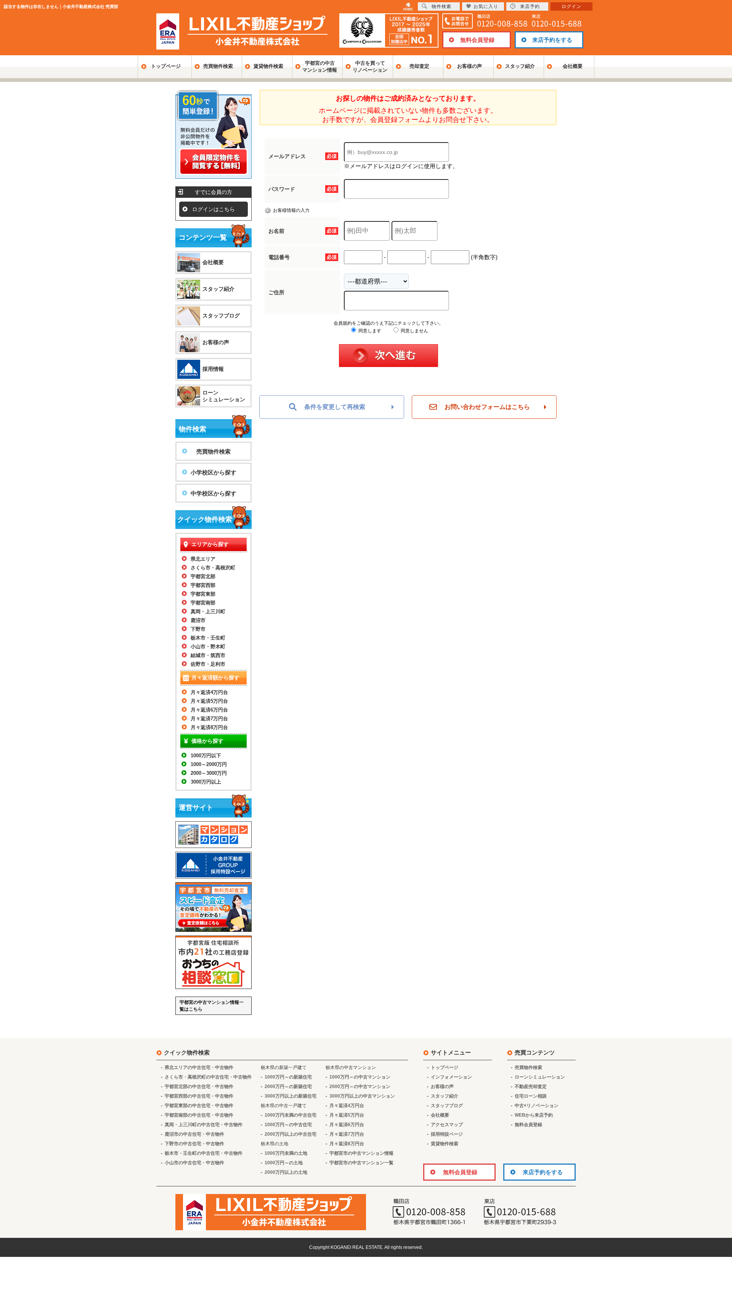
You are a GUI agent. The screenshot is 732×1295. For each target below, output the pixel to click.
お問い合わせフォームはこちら (487, 407)
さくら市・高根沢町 (213, 568)
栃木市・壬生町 (208, 638)
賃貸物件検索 (268, 66)
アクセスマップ (447, 1124)
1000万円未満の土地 (286, 1153)
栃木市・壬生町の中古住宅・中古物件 (203, 1153)
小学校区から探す (213, 472)
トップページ (166, 66)
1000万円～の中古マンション (359, 1077)
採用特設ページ (447, 1134)
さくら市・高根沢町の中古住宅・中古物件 (208, 1077)
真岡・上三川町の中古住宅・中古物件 (203, 1124)
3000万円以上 (206, 782)
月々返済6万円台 (209, 710)
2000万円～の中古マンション (359, 1086)
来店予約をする (552, 40)
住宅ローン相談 (531, 1096)
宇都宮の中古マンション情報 (319, 66)
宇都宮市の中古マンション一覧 (361, 1162)
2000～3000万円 (209, 773)
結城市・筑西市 (208, 655)
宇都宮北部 (203, 576)
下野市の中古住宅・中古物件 (194, 1143)
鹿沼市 (198, 620)
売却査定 (419, 66)
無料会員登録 (477, 40)
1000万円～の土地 (284, 1162)
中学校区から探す (213, 493)
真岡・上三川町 (208, 611)
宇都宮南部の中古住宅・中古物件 (199, 1115)
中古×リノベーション (537, 1105)
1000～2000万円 (209, 764)
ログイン (571, 6)
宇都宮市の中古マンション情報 (361, 1153)
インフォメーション (451, 1077)
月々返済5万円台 (209, 701)
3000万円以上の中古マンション (362, 1096)
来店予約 (530, 6)
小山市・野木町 (208, 646)
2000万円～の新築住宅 (288, 1086)
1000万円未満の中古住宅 (290, 1115)
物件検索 (441, 6)
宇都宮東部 (203, 594)
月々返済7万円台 (209, 718)
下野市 (198, 629)
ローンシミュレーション (223, 395)
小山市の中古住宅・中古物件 (194, 1162)
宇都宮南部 (203, 603)
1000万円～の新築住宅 (288, 1077)
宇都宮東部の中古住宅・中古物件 (199, 1105)
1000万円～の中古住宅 (288, 1124)
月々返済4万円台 (209, 692)
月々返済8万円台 (209, 727)
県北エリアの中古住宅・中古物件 (199, 1067)
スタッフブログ (221, 316)
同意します (369, 330)
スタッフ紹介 (520, 66)
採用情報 (213, 369)
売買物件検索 (218, 66)
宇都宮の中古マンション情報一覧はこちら (212, 1006)
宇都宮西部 (203, 585)
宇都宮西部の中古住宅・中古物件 (199, 1096)
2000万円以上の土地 (286, 1172)
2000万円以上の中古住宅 (290, 1134)
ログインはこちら (213, 209)
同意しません (414, 330)
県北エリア (203, 559)
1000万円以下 (206, 755)
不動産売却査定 (531, 1086)
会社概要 (573, 66)
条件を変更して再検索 (334, 407)
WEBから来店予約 (534, 1115)
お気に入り (486, 6)
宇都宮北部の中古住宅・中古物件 (199, 1086)
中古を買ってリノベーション (370, 66)
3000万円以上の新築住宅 (290, 1096)
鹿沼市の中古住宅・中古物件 (194, 1134)
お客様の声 (469, 66)
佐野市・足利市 (208, 664)
